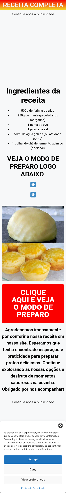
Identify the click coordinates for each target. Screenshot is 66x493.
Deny (33, 469)
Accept (33, 459)
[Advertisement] (33, 50)
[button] (60, 425)
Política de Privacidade (33, 488)
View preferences (33, 479)
